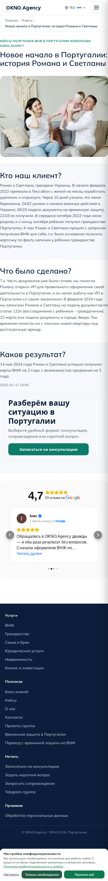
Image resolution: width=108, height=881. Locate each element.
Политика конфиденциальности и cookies (33, 866)
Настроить (11, 874)
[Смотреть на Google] (22, 518)
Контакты (14, 717)
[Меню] (96, 7)
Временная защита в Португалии (35, 734)
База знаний (16, 691)
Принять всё (84, 874)
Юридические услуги (24, 650)
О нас (10, 708)
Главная (11, 20)
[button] (10, 535)
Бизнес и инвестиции (24, 668)
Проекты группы (20, 725)
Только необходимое (42, 874)
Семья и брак (17, 642)
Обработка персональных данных (36, 815)
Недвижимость (18, 659)
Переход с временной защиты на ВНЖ (40, 742)
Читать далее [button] (29, 554)
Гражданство (17, 633)
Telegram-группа (20, 792)
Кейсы (27, 20)
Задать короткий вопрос (27, 775)
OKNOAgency (23, 7)
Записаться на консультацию (48, 449)
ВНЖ (9, 625)
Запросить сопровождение (30, 783)
